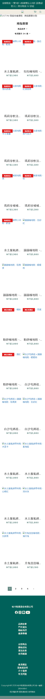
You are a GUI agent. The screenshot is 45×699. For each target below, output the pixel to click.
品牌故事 (22, 624)
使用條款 (31, 692)
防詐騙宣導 (14, 692)
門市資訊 (22, 627)
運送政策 (22, 650)
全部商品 (22, 644)
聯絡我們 (22, 630)
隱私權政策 (23, 692)
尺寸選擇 (22, 671)
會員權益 (22, 664)
